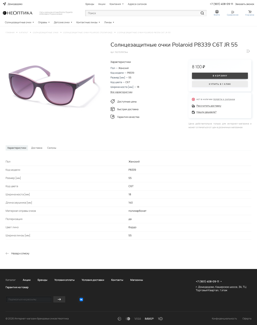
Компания (115, 4)
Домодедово (15, 4)
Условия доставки (93, 280)
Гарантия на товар (17, 287)
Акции (101, 4)
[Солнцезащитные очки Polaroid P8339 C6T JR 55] (54, 86)
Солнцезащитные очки (18, 22)
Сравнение (232, 14)
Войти (217, 14)
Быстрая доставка (127, 109)
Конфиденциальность (224, 318)
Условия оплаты (64, 280)
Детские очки (62, 22)
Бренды (89, 4)
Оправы (42, 22)
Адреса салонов (137, 4)
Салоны (51, 147)
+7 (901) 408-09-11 (221, 4)
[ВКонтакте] (81, 299)
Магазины (136, 280)
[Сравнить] (248, 51)
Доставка (36, 147)
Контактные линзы (86, 22)
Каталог (11, 280)
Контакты (117, 280)
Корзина (249, 14)
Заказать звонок (244, 4)
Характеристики (16, 147)
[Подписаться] (59, 299)
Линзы (108, 22)
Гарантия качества (128, 117)
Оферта (246, 318)
